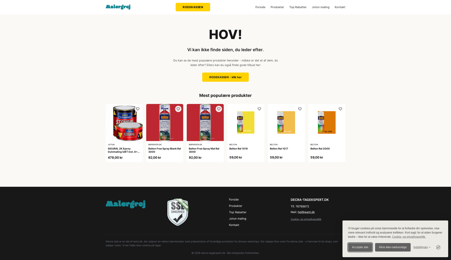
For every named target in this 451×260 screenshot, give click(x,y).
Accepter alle (360, 247)
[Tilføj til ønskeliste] (138, 109)
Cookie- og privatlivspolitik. (409, 237)
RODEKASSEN (193, 7)
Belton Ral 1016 (238, 148)
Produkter (277, 7)
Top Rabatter (298, 7)
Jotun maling (320, 7)
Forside (260, 7)
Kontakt (340, 7)
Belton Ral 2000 (320, 148)
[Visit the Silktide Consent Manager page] (438, 247)
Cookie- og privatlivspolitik (306, 219)
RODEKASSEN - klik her (225, 77)
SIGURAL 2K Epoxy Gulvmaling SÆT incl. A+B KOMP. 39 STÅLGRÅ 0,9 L (123, 151)
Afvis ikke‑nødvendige (393, 247)
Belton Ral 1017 (279, 148)
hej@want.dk (306, 212)
